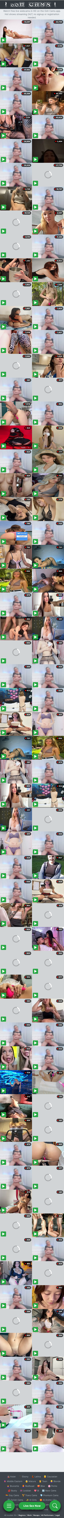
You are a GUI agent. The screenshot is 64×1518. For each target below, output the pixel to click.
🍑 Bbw (41, 1486)
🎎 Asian (11, 1476)
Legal (57, 1515)
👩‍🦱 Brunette (13, 1486)
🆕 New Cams (49, 1490)
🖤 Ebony (23, 1476)
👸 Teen (43, 1481)
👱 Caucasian (50, 1476)
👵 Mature (30, 1481)
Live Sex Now (32, 1505)
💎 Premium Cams (49, 1495)
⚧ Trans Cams (29, 1495)
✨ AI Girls (31, 1500)
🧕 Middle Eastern (13, 1481)
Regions (22, 1515)
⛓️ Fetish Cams (15, 1500)
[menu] (9, 1505)
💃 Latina (36, 1476)
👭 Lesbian (25, 1490)
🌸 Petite (52, 1486)
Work (29, 1515)
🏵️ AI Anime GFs (48, 1500)
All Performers (47, 1515)
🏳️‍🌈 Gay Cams (12, 1495)
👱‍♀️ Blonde (55, 1481)
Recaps (36, 1515)
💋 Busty (12, 1490)
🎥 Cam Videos (49, 1504)
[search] (55, 1505)
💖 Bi (36, 1490)
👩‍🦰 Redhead (28, 1486)
